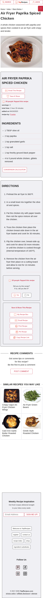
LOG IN (37, 2)
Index (9, 9)
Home (3, 9)
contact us (26, 535)
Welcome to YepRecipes (21, 528)
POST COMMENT (21, 371)
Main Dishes (17, 9)
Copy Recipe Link (22, 337)
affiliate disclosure (23, 593)
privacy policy (11, 593)
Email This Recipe (14, 90)
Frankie (13, 114)
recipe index (17, 541)
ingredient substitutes (21, 547)
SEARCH (7, 2)
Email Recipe (22, 320)
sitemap (34, 593)
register (16, 535)
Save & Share (14, 96)
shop (28, 541)
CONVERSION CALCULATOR (15, 170)
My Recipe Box (23, 314)
